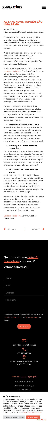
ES (45, 419)
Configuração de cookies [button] (14, 417)
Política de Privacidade (13, 317)
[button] (44, 7)
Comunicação (11, 32)
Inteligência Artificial (34, 32)
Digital (21, 32)
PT (41, 419)
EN (38, 419)
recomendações (11, 71)
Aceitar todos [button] (33, 417)
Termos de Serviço (32, 317)
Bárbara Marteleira (12, 216)
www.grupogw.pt (24, 376)
